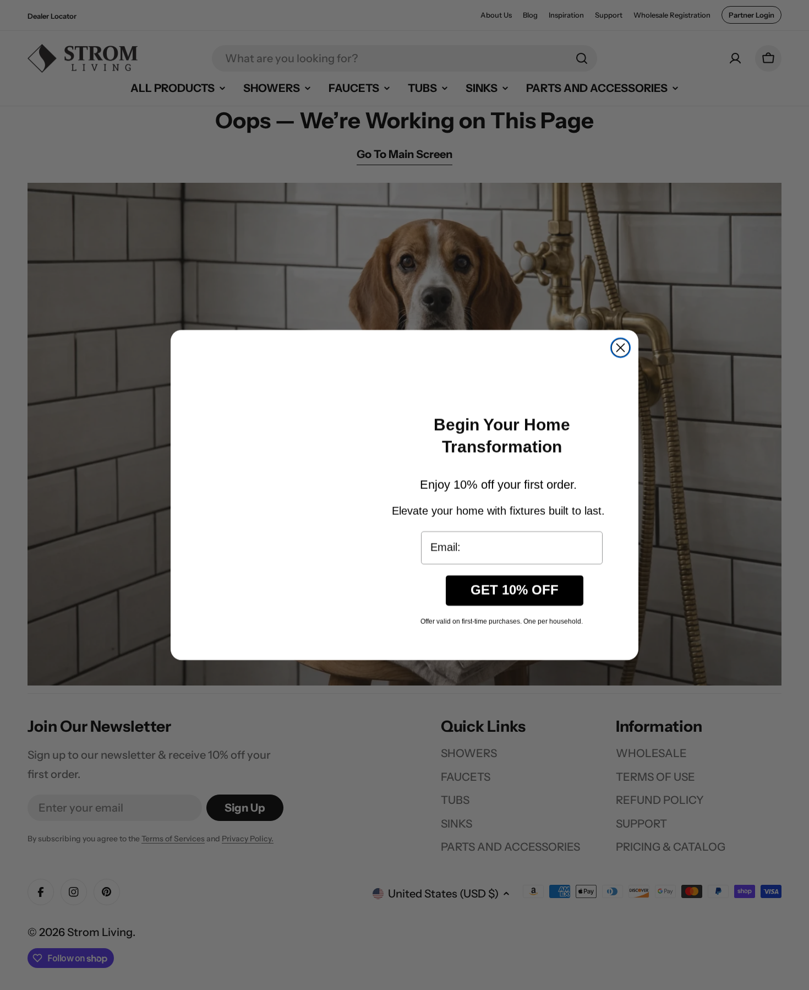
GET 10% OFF (514, 598)
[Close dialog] (620, 347)
